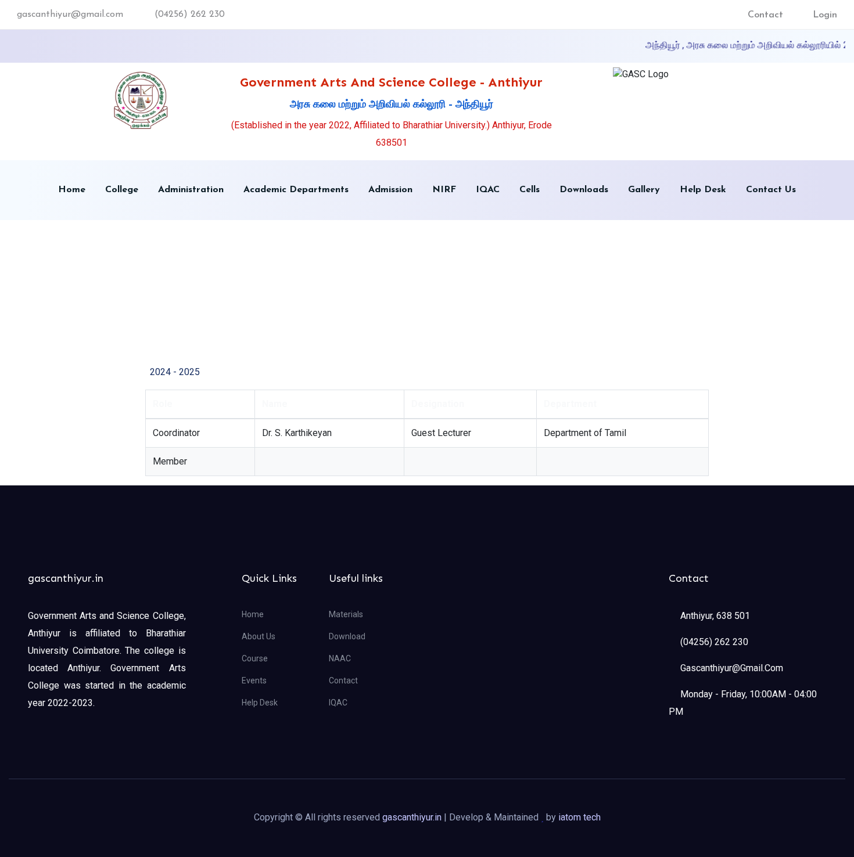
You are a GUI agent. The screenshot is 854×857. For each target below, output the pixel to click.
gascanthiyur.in (412, 817)
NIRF (444, 190)
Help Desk (703, 190)
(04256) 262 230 (190, 14)
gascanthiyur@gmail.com (70, 14)
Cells (529, 190)
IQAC (488, 190)
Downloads (583, 190)
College (121, 190)
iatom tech (579, 817)
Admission (390, 190)
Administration (191, 190)
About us (258, 636)
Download (347, 636)
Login (825, 15)
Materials (346, 614)
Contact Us (771, 190)
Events (254, 680)
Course (255, 658)
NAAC (340, 658)
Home (71, 190)
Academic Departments (296, 190)
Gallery (644, 190)
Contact (765, 15)
